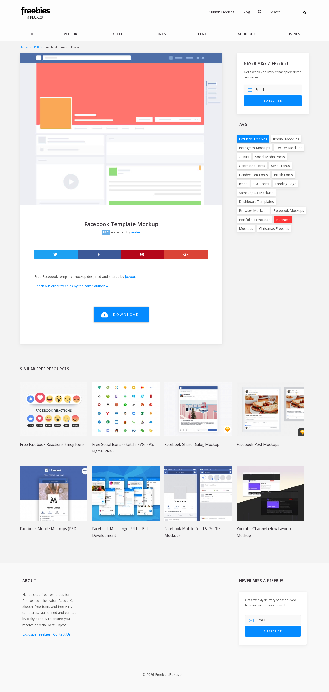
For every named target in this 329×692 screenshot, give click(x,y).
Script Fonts (280, 165)
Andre (135, 232)
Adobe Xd (246, 34)
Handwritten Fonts (253, 175)
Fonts (160, 34)
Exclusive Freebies (253, 139)
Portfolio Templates (254, 219)
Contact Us (62, 634)
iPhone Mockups (286, 139)
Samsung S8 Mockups (256, 192)
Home (24, 47)
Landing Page (285, 183)
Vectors (71, 34)
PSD (29, 34)
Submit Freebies (221, 12)
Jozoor (130, 276)
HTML (202, 34)
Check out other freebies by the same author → (71, 286)
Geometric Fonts (252, 165)
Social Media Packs (270, 156)
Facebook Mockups (288, 210)
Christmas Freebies (274, 228)
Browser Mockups (253, 210)
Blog (246, 12)
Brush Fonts (283, 175)
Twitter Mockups (289, 148)
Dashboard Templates (256, 201)
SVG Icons (261, 183)
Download (126, 314)
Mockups (246, 228)
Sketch (117, 34)
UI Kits (244, 156)
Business (294, 34)
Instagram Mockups (254, 148)
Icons (243, 183)
